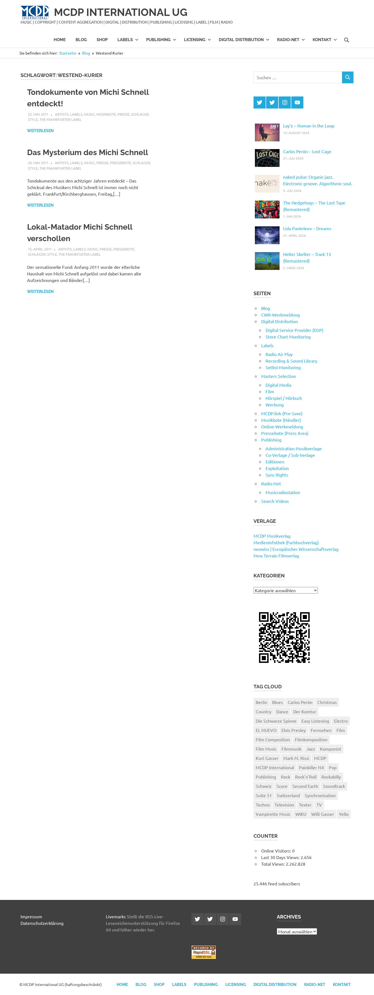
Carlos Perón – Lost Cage (307, 151)
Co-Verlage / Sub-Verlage (290, 455)
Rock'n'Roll (306, 776)
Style (33, 119)
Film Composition (273, 739)
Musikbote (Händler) (281, 420)
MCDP (320, 758)
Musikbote (106, 114)
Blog (81, 39)
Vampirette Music (273, 814)
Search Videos (275, 501)
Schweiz (264, 786)
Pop (332, 767)
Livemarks (116, 916)
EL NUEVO (266, 730)
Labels (125, 39)
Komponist (330, 748)
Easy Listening (315, 720)
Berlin (261, 702)
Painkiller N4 (311, 767)
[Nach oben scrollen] (364, 985)
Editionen (275, 461)
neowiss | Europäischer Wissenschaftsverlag (296, 549)
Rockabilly (331, 776)
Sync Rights (277, 474)
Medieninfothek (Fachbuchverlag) (286, 542)
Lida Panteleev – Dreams (307, 228)
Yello (344, 814)
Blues (277, 702)
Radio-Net (288, 39)
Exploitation (277, 468)
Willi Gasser (322, 814)
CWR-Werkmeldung (280, 314)
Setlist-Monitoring (283, 367)
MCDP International (275, 767)
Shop (102, 39)
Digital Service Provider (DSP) (294, 330)
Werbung (275, 404)
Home (60, 39)
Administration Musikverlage (294, 448)
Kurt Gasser (267, 758)
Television (284, 804)
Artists (61, 114)
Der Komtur (304, 711)
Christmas (327, 702)
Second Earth (305, 786)
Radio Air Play (279, 354)
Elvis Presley (293, 730)
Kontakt (322, 39)
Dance (282, 711)
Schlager (140, 114)
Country (263, 711)
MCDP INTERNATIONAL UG (121, 12)
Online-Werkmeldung (282, 426)
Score (282, 786)
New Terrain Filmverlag (276, 555)
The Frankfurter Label (60, 119)
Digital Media (278, 384)
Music (89, 114)
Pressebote (120, 162)
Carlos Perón (300, 702)
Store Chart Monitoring (288, 336)
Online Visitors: (276, 850)
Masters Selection (278, 376)
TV (319, 804)
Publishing (158, 39)
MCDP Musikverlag (272, 535)
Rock (285, 776)
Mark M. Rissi (296, 758)
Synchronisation (320, 795)
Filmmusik (291, 748)
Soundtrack (334, 786)
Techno (263, 804)
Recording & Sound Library (291, 360)
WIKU (300, 814)
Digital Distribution (241, 39)
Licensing (194, 39)
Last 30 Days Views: (281, 857)
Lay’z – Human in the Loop (308, 125)
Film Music (266, 748)
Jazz (310, 748)
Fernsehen (321, 730)
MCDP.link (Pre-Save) (282, 413)
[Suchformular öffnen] (346, 39)
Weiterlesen (40, 131)
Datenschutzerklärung (42, 923)
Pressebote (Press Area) (284, 433)
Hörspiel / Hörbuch (284, 398)
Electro (341, 720)
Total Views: (273, 863)
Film (270, 391)
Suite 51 (264, 795)
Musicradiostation (283, 492)
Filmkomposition (311, 739)
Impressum (31, 916)
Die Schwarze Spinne (276, 720)
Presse (123, 114)
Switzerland (288, 795)
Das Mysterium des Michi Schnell (87, 152)
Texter (305, 804)
